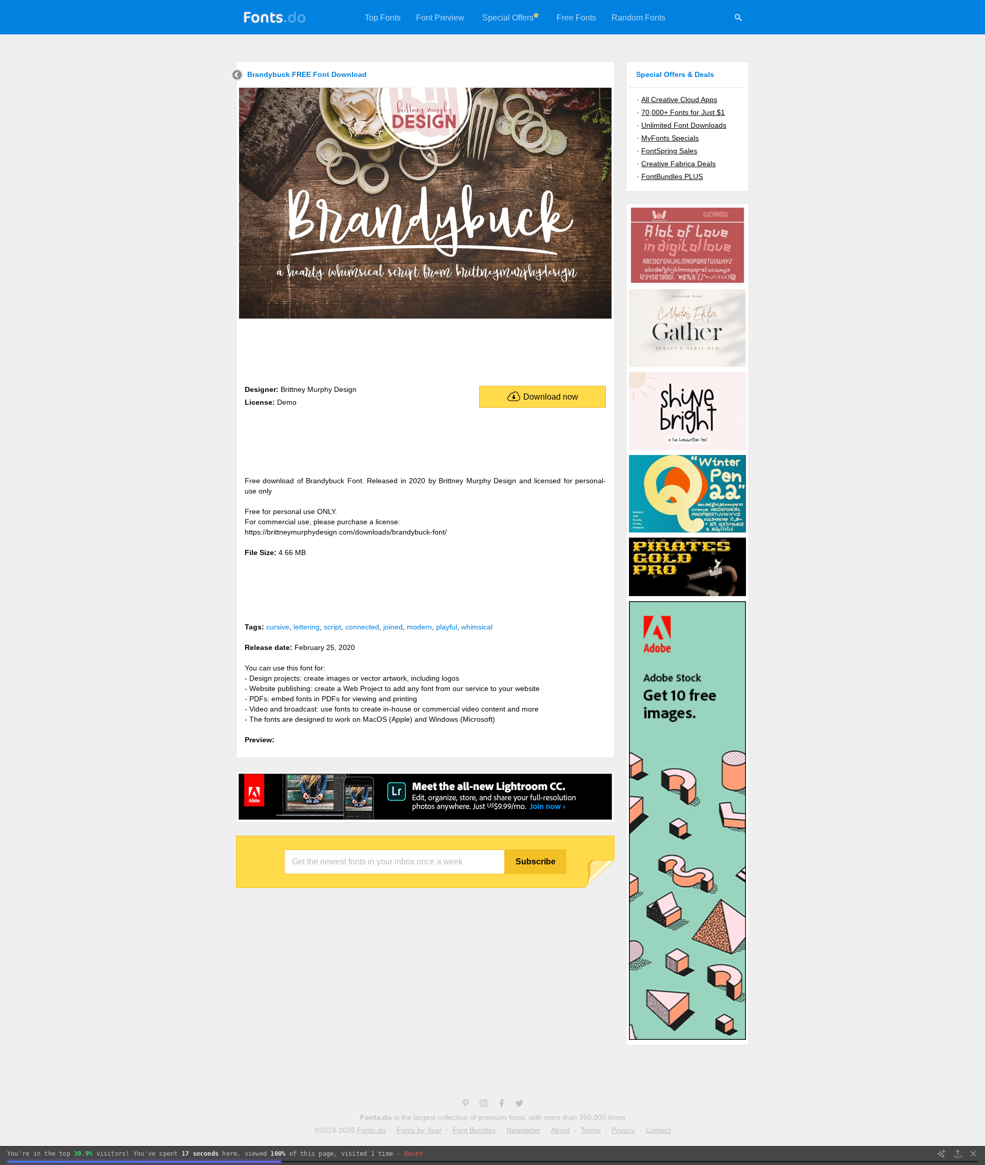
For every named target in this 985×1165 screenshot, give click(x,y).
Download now (550, 396)
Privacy (623, 1130)
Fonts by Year (419, 1130)
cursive (277, 627)
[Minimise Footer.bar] (973, 1153)
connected (362, 627)
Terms (591, 1130)
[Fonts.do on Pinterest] (465, 1104)
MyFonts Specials (670, 138)
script (332, 627)
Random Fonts (638, 17)
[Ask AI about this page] (941, 1153)
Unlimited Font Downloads (683, 125)
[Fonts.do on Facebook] (501, 1104)
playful (446, 627)
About (560, 1130)
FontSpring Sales (669, 151)
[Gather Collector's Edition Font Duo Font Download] (687, 366)
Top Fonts (383, 17)
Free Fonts (576, 17)
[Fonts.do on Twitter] (519, 1104)
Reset (413, 1153)
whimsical (477, 627)
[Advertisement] (425, 350)
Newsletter (523, 1130)
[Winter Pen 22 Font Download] (687, 532)
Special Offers (508, 17)
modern (419, 627)
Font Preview (440, 17)
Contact (658, 1130)
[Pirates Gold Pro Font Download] (687, 595)
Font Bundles (474, 1130)
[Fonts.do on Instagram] (483, 1104)
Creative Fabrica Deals (678, 164)
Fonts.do (371, 1130)
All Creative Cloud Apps (679, 99)
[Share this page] (957, 1153)
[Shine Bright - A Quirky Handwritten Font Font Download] (687, 449)
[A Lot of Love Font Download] (687, 284)
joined (393, 627)
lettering (306, 627)
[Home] (237, 76)
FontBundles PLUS (672, 176)
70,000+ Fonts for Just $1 (683, 112)
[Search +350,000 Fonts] (738, 19)
